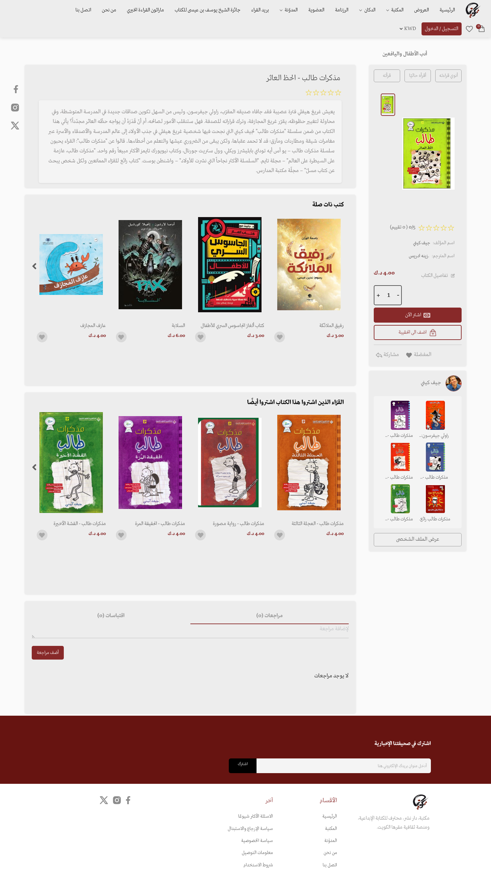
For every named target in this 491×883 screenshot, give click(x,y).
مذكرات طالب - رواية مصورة (238, 523)
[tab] (269, 616)
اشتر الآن (413, 315)
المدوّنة (330, 840)
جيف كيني (421, 242)
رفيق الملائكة (331, 325)
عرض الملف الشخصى (417, 539)
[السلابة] (150, 264)
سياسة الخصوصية (257, 840)
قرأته (387, 75)
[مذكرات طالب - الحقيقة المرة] (150, 462)
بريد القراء (260, 10)
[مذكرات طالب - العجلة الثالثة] (308, 462)
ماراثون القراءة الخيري (145, 10)
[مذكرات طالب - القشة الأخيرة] (71, 462)
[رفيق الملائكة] (308, 264)
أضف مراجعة (48, 652)
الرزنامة (341, 10)
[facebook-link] (16, 89)
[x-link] (15, 126)
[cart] (481, 29)
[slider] (323, 93)
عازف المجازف (93, 325)
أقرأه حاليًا (417, 75)
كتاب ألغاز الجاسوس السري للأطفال (232, 325)
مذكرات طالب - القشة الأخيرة (79, 523)
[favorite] (469, 29)
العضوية (316, 10)
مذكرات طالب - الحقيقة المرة (160, 523)
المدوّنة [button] (291, 10)
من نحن (109, 10)
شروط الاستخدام (258, 865)
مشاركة (390, 355)
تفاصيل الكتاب (434, 275)
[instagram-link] (15, 107)
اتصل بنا (83, 10)
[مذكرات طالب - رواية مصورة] (229, 462)
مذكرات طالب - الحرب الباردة (400, 436)
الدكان (369, 10)
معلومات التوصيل (257, 852)
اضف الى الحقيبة (412, 332)
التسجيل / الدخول (441, 28)
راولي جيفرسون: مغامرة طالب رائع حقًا (435, 436)
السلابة (178, 325)
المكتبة (396, 10)
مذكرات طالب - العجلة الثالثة (317, 523)
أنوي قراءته (448, 75)
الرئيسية (447, 10)
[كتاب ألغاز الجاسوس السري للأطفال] (229, 264)
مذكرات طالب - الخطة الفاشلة (400, 478)
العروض (421, 10)
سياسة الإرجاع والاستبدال (250, 828)
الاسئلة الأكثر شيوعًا (255, 816)
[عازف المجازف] (71, 264)
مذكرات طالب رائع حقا (435, 520)
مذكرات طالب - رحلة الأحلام (435, 478)
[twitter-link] (104, 800)
